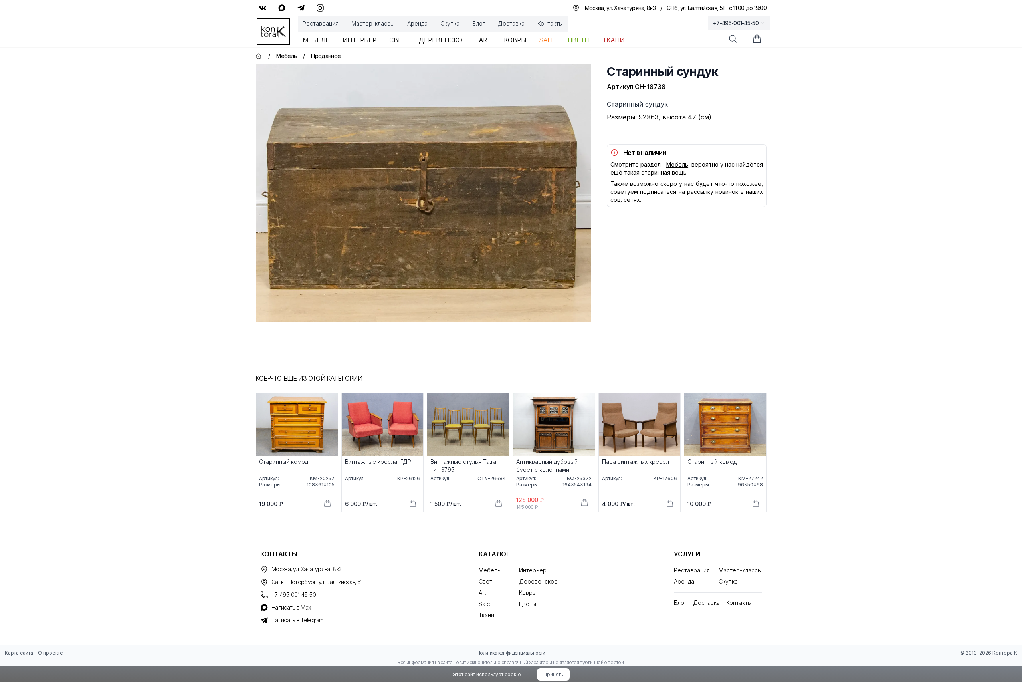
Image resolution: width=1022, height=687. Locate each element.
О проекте (50, 653)
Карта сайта (19, 653)
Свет (397, 40)
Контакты (550, 23)
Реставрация (321, 23)
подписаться (658, 191)
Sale (547, 40)
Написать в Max (291, 607)
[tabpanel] (423, 193)
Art (485, 40)
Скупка (450, 23)
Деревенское (442, 40)
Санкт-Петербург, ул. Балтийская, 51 (316, 581)
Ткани (613, 40)
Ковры (515, 40)
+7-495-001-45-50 (736, 23)
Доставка (511, 23)
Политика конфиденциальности (511, 653)
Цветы (579, 40)
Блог (478, 23)
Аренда (417, 23)
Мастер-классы (372, 23)
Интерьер (359, 40)
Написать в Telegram (297, 620)
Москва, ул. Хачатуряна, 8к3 (306, 569)
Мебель (316, 40)
